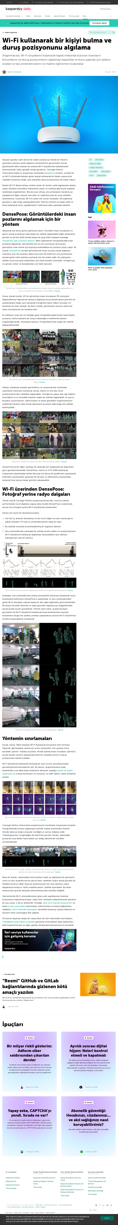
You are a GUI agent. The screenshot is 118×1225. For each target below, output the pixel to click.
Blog (84, 16)
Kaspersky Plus (11, 1181)
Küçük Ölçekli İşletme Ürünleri (45, 1172)
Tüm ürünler (37, 1187)
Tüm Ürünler (92, 1194)
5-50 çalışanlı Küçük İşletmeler (44, 2)
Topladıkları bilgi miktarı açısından (18, 922)
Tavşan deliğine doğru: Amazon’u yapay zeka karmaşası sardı (101, 242)
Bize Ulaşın (9, 1212)
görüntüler (99, 160)
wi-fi (91, 175)
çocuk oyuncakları (17, 906)
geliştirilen (50, 173)
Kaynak (57, 291)
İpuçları (31, 1038)
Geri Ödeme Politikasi (28, 1207)
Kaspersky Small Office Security (44, 1178)
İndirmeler (37, 16)
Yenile (28, 16)
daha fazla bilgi (61, 1221)
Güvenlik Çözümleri (13, 16)
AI (90, 160)
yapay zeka (101, 175)
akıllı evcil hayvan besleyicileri (57, 903)
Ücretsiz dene (99, 23)
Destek (47, 16)
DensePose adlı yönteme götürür (18, 240)
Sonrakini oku (9, 974)
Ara (114, 32)
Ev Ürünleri (24, 2)
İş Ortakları (26, 1212)
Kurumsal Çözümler (96, 1172)
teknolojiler (105, 171)
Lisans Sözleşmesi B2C (65, 1205)
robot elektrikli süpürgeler (24, 909)
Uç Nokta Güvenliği (95, 1187)
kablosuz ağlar (95, 164)
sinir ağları (93, 171)
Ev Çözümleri (11, 1172)
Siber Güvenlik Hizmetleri (97, 1178)
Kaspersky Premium (13, 1185)
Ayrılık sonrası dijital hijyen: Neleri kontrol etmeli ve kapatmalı (88, 1051)
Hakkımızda (17, 1212)
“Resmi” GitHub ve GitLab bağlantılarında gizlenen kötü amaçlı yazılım (34, 986)
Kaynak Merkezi (59, 16)
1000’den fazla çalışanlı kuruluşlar (99, 2)
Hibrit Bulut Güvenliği (95, 1191)
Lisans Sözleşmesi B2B (13, 1207)
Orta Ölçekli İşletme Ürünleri (72, 1172)
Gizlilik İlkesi (39, 1205)
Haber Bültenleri (50, 1212)
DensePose (15, 250)
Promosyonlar (74, 16)
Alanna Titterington (14, 72)
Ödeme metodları (41, 1207)
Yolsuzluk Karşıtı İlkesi (50, 1205)
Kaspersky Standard (13, 1178)
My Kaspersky (105, 9)
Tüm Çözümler (11, 1188)
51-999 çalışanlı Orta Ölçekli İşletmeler (71, 2)
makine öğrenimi (10, 32)
